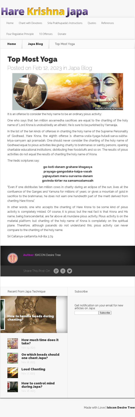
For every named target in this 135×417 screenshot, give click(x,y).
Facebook (63, 271)
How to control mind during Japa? (38, 384)
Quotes (92, 23)
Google (56, 271)
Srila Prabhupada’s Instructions (64, 23)
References (107, 23)
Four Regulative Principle (20, 34)
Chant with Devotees (30, 23)
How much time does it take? (40, 341)
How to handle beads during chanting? (30, 317)
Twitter (69, 271)
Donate (62, 34)
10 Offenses (46, 34)
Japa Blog (35, 44)
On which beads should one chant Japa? (40, 356)
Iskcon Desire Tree (121, 407)
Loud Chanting (33, 369)
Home (10, 23)
